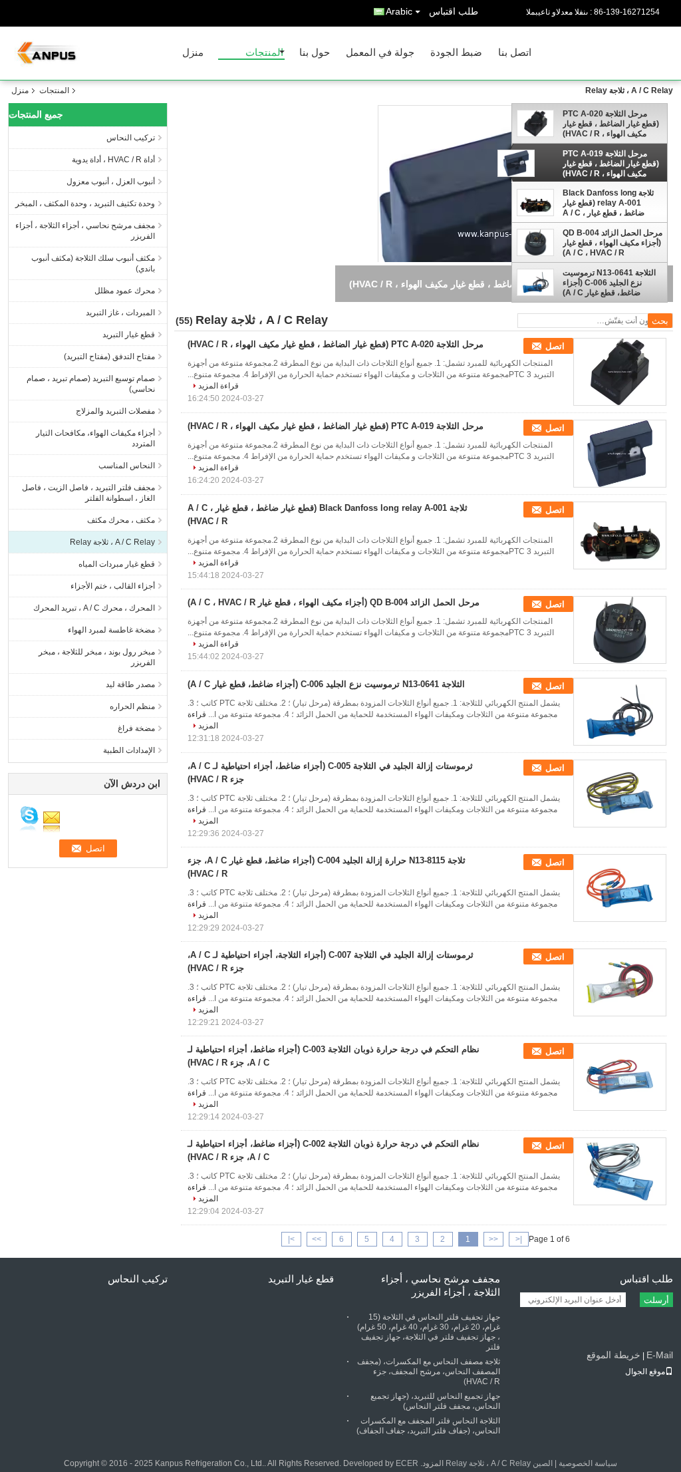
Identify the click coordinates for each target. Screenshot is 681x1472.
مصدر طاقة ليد (130, 684)
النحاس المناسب (126, 465)
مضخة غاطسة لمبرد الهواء (111, 630)
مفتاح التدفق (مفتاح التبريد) (109, 356)
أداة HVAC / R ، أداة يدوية (113, 159)
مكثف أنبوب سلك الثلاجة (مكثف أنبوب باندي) (93, 263)
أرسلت (656, 1300)
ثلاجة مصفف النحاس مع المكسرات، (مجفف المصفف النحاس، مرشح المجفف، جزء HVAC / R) (428, 1371)
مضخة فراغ (136, 728)
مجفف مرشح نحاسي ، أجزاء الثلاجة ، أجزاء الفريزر (85, 231)
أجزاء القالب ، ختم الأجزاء (112, 586)
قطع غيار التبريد (128, 334)
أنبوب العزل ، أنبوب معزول (111, 181)
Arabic (399, 11)
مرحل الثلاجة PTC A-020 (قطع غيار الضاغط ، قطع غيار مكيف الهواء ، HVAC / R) (611, 123)
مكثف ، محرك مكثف (121, 520)
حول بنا (314, 53)
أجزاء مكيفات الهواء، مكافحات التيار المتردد (95, 438)
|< (518, 1239)
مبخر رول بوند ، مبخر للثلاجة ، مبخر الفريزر (97, 657)
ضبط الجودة (456, 53)
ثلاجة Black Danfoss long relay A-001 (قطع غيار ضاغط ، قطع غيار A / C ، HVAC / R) (608, 203)
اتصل (555, 346)
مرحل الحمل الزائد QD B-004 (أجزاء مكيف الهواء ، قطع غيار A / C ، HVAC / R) (612, 242)
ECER (407, 1463)
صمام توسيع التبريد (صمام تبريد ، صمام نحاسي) (91, 384)
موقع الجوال (645, 1371)
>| (291, 1239)
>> (316, 1239)
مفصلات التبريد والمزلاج (115, 411)
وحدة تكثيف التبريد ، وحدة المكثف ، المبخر (85, 203)
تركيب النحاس (130, 137)
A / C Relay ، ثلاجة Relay (112, 542)
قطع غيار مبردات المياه (116, 564)
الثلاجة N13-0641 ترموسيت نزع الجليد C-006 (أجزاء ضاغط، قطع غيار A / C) (609, 282)
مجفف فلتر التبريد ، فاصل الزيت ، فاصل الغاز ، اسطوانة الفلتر (88, 493)
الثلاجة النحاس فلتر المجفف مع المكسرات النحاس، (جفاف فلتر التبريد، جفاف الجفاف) (428, 1425)
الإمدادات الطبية (129, 750)
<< (493, 1239)
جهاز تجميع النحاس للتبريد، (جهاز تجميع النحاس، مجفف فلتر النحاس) (435, 1401)
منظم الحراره (132, 706)
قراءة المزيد (218, 385)
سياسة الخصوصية (588, 1463)
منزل (193, 53)
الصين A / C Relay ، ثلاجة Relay (499, 1463)
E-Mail (659, 1355)
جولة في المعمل (380, 53)
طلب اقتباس (453, 11)
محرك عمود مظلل (124, 290)
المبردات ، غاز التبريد (120, 312)
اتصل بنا (514, 53)
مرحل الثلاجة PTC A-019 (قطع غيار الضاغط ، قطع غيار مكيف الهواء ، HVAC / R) (611, 163)
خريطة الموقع (613, 1355)
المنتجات (264, 53)
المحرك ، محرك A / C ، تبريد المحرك (94, 608)
